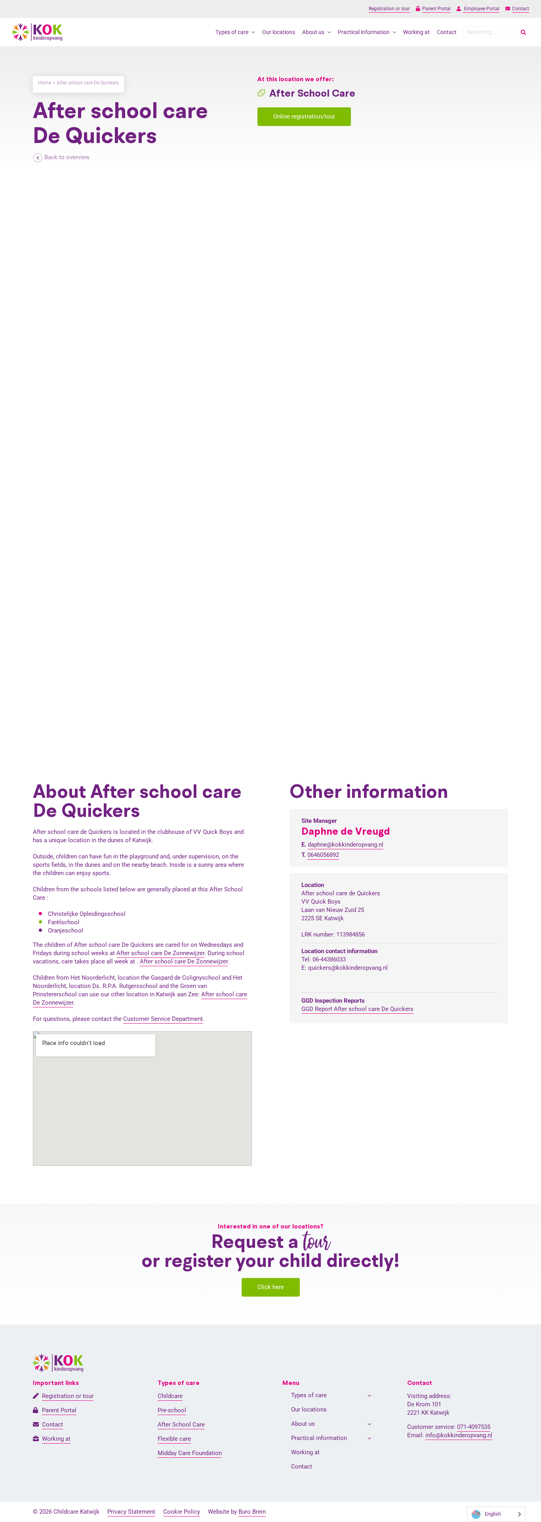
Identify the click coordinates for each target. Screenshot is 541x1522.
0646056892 (323, 854)
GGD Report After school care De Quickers (357, 1009)
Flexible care (174, 1438)
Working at (56, 1438)
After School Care (181, 1424)
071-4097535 (473, 1426)
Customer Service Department (163, 1018)
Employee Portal (481, 8)
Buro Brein (252, 1511)
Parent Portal (436, 8)
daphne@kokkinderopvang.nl (345, 844)
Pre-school (172, 1410)
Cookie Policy (181, 1511)
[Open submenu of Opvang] (369, 1395)
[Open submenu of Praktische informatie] (369, 1438)
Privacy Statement (131, 1511)
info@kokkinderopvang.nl (458, 1435)
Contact (520, 8)
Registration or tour (389, 8)
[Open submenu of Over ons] (369, 1424)
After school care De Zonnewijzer (160, 953)
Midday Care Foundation (190, 1453)
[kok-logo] (37, 26)
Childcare (170, 1396)
